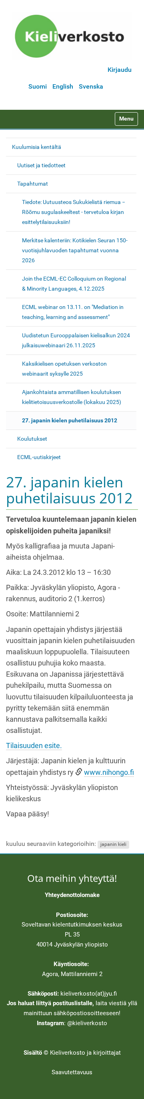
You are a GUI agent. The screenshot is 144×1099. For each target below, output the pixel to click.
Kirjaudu (120, 69)
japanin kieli (113, 844)
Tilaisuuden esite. (34, 746)
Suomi (37, 86)
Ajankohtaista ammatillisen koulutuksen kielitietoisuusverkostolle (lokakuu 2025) (71, 397)
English (62, 86)
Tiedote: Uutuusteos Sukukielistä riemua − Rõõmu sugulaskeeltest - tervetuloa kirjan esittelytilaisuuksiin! (73, 212)
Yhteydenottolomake (72, 895)
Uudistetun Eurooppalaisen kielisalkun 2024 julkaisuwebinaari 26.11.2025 (76, 340)
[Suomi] (72, 36)
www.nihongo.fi (109, 772)
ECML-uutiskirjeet (39, 457)
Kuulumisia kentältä (36, 147)
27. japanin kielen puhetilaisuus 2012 (69, 420)
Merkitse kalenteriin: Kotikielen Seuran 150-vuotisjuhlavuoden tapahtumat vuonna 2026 (75, 250)
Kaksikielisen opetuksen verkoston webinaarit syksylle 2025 (64, 368)
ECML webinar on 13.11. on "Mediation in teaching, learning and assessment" (73, 312)
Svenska (91, 86)
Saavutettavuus (72, 1072)
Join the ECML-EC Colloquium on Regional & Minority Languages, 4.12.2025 (74, 283)
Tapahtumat (32, 183)
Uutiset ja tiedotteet (41, 165)
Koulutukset (32, 439)
